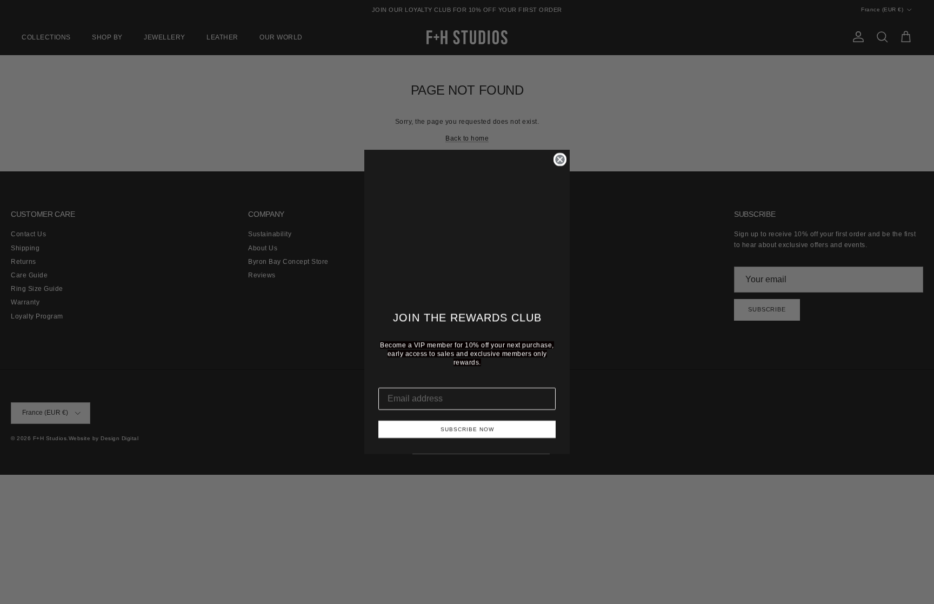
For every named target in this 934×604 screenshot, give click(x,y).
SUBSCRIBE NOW (467, 429)
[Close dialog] (560, 159)
